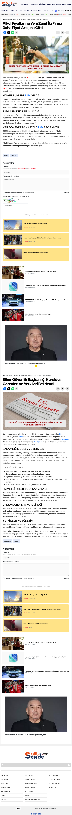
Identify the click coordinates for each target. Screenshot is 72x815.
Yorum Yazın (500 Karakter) (11, 176)
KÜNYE (3, 795)
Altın (13, 11)
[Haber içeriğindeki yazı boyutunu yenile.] (67, 32)
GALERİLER (4, 779)
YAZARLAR (4, 775)
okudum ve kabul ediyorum (19, 192)
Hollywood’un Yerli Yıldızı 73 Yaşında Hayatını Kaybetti (25, 363)
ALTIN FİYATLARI (54, 783)
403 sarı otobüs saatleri (32, 799)
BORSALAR (52, 787)
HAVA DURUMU (30, 779)
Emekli (26, 11)
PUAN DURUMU (30, 787)
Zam (51, 11)
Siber (61, 434)
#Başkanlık (7, 541)
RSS (19, 808)
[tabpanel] (36, 345)
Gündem (16, 19)
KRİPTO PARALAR (54, 775)
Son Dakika (5, 11)
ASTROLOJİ (29, 775)
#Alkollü (14, 155)
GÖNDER (66, 192)
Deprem (19, 11)
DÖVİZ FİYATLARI (54, 779)
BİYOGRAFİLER (5, 791)
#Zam (6, 155)
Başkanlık (38, 442)
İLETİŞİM (3, 799)
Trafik (45, 11)
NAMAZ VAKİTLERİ (31, 783)
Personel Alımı (36, 11)
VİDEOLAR (4, 783)
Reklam (27, 795)
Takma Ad (6, 166)
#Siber (16, 541)
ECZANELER (29, 791)
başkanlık (65, 439)
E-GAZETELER (5, 787)
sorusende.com (8, 19)
